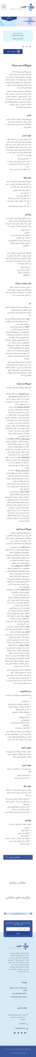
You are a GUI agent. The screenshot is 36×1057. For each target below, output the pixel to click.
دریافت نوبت (11, 51)
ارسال (18, 933)
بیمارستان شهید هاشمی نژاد (19, 997)
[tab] (18, 33)
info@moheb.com (20, 1028)
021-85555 (22, 1024)
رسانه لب (12, 1053)
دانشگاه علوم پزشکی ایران (19, 993)
